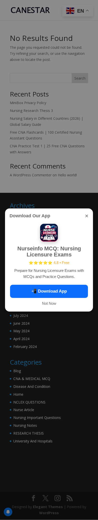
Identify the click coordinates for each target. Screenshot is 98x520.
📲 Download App (49, 291)
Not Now (49, 303)
